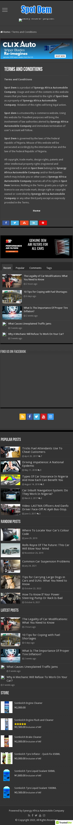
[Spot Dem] (36, 9)
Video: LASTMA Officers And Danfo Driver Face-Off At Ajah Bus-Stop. (45, 507)
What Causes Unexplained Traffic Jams (29, 323)
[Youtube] (43, 417)
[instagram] (50, 417)
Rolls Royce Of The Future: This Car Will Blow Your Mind (45, 546)
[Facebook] (29, 417)
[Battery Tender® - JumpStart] (36, 19)
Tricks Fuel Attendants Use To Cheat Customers (42, 450)
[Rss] (22, 417)
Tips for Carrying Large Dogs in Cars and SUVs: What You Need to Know (44, 580)
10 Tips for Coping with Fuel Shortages (45, 291)
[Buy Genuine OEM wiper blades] (36, 48)
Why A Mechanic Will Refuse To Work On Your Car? (36, 334)
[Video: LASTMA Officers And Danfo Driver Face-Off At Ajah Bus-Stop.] (10, 509)
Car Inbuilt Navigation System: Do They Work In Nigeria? (45, 492)
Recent (7, 267)
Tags (49, 267)
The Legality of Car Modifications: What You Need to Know (45, 620)
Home (6, 31)
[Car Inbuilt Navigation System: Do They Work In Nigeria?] (10, 495)
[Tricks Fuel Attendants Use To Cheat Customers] (10, 452)
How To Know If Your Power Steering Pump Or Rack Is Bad (42, 596)
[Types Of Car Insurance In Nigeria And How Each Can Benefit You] (10, 480)
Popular (20, 267)
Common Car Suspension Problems (46, 561)
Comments (35, 267)
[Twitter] (36, 417)
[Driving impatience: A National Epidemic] (10, 466)
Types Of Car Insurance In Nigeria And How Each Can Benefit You (45, 478)
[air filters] (36, 246)
